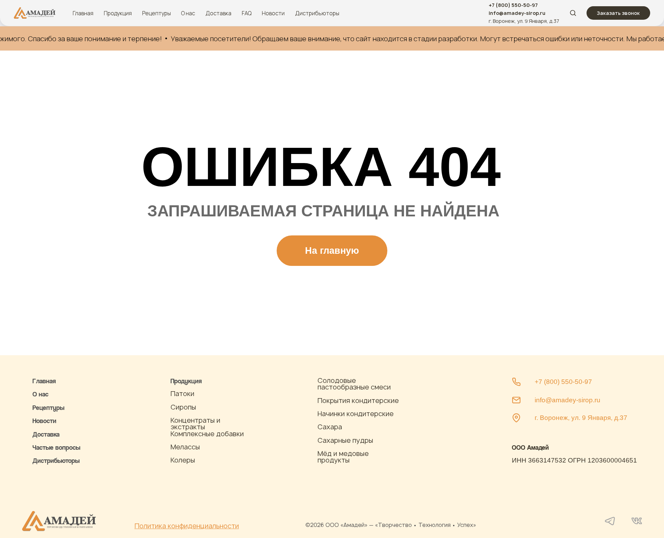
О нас (188, 13)
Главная (83, 13)
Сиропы (183, 407)
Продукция (118, 13)
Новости (273, 13)
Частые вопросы (56, 447)
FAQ (246, 13)
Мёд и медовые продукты (343, 457)
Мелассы (185, 446)
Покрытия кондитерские (358, 400)
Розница (44, 474)
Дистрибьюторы (317, 13)
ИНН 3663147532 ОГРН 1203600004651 (574, 460)
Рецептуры (156, 13)
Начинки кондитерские (355, 413)
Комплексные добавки (207, 433)
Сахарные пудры (345, 440)
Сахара (329, 426)
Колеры (182, 460)
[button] (573, 12)
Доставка (218, 13)
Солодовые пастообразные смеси (354, 384)
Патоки (182, 393)
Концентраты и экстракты (195, 423)
